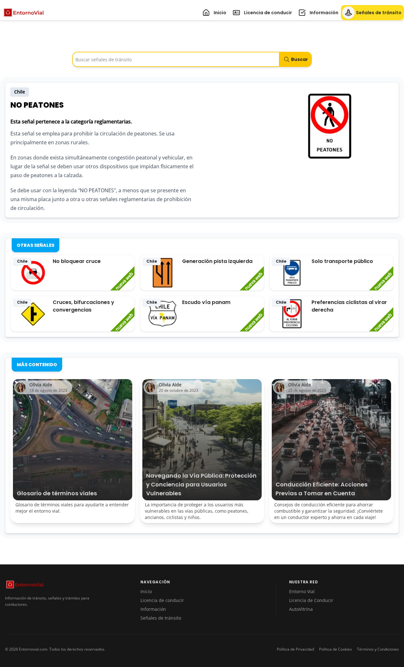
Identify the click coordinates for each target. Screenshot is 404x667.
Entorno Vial (302, 591)
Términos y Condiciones (378, 649)
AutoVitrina (301, 609)
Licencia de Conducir (311, 600)
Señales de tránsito (160, 618)
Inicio (146, 591)
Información (153, 609)
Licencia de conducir (162, 600)
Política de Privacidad (295, 649)
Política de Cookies (335, 649)
